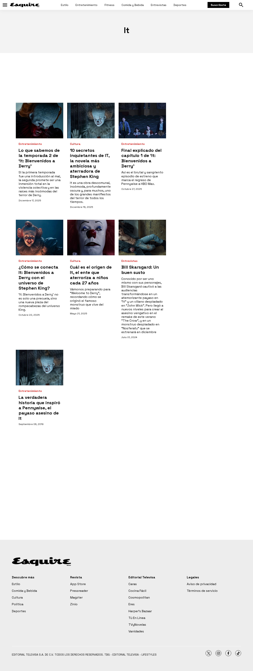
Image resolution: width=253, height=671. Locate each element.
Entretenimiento (86, 5)
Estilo (64, 5)
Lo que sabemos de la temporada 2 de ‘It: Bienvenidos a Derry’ (39, 158)
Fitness (109, 5)
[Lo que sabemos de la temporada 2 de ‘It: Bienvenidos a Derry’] (39, 120)
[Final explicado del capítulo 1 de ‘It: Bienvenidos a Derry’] (142, 120)
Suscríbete (218, 5)
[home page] (25, 5)
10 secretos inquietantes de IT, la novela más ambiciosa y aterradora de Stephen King (90, 163)
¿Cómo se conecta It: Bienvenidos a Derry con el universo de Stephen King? (38, 277)
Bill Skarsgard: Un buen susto (140, 269)
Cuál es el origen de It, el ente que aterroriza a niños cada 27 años (91, 274)
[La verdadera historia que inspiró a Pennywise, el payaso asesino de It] (39, 367)
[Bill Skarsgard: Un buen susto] (142, 237)
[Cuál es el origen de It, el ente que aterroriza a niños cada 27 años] (91, 237)
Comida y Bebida (133, 5)
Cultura (75, 144)
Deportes (180, 5)
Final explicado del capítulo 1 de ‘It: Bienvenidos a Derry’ (141, 158)
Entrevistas (158, 5)
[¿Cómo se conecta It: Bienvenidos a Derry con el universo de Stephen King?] (39, 237)
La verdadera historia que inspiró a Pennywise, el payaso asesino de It (39, 407)
